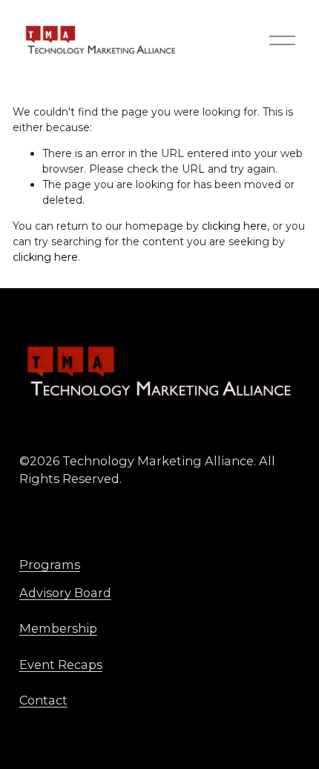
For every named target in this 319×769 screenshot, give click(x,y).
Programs (49, 564)
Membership (58, 628)
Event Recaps (60, 664)
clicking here (234, 226)
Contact (43, 700)
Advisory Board (65, 592)
